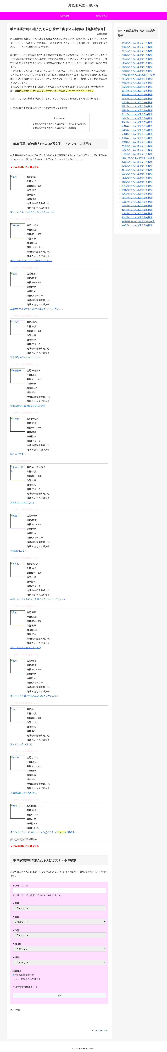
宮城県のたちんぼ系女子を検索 (137, 55)
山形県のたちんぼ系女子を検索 (137, 63)
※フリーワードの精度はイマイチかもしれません (37, 891)
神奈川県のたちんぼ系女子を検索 (138, 75)
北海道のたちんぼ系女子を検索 (137, 43)
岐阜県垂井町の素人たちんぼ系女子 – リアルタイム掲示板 (60, 124)
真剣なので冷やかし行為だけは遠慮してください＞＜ (36, 309)
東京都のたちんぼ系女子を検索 (137, 71)
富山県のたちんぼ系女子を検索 (137, 114)
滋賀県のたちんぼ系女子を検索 (137, 150)
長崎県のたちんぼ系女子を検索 (137, 205)
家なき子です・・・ (20, 454)
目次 (56, 118)
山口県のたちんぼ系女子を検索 (137, 178)
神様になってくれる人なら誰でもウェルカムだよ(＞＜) (37, 599)
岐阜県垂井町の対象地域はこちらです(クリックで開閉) (40, 108)
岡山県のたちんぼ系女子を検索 (137, 170)
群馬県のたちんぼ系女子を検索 (137, 94)
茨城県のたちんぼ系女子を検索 (137, 87)
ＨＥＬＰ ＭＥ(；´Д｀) (22, 502)
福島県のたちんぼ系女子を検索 (137, 67)
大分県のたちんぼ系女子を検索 (137, 213)
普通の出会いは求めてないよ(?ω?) (27, 406)
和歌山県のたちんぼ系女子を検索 (138, 158)
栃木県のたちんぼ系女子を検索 (137, 90)
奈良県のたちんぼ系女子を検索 (137, 146)
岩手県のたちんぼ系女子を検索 (137, 51)
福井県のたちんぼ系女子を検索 (137, 102)
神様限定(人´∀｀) (18, 551)
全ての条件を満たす (24, 975)
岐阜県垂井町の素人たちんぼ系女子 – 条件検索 (55, 128)
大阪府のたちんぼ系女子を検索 (137, 134)
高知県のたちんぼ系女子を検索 (137, 194)
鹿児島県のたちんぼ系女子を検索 (138, 221)
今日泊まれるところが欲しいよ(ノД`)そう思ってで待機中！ (43, 832)
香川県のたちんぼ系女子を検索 (137, 186)
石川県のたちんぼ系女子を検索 (137, 106)
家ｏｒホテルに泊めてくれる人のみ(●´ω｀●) (32, 212)
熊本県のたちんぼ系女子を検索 (137, 209)
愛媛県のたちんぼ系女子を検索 (137, 190)
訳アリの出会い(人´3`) (21, 744)
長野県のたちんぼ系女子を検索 (137, 110)
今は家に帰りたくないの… (23, 793)
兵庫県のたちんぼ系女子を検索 (137, 138)
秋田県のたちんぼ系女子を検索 (137, 59)
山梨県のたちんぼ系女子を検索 (137, 118)
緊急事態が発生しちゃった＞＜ (25, 357)
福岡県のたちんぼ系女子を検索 (137, 197)
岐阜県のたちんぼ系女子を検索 (137, 126)
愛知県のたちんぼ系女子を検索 (137, 122)
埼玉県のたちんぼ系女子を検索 (137, 79)
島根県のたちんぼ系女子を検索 (137, 166)
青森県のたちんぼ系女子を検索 (137, 47)
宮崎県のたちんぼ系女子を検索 (137, 217)
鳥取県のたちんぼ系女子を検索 (137, 162)
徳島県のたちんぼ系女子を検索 (137, 182)
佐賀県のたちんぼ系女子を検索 (137, 201)
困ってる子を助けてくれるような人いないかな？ (34, 696)
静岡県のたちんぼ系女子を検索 (137, 130)
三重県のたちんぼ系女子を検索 (137, 154)
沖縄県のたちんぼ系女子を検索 (137, 225)
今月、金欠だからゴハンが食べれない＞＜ (31, 260)
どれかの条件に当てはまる (27, 979)
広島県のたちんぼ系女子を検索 (137, 174)
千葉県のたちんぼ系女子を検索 (137, 83)
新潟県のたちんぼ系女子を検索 (137, 98)
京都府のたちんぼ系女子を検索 (137, 142)
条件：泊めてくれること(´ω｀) (25, 647)
